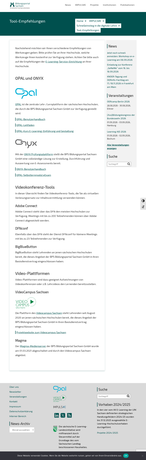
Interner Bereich (17, 416)
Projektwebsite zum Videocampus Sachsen (41, 332)
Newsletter (15, 391)
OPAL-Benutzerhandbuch (30, 119)
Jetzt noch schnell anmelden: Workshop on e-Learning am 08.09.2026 (121, 56)
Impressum (15, 406)
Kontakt (13, 401)
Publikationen (127, 4)
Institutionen (109, 4)
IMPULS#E (80, 4)
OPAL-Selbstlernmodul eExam (33, 175)
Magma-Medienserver (33, 346)
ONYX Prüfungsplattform (38, 154)
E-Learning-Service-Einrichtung (63, 61)
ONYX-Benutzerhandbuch (31, 169)
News (68, 4)
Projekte (94, 4)
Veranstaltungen (18, 396)
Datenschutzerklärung (21, 411)
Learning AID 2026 (116, 131)
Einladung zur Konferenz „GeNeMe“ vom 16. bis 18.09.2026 (119, 68)
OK (126, 455)
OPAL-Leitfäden (25, 125)
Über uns (14, 386)
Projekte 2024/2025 (107, 432)
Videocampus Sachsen (49, 313)
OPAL (18, 104)
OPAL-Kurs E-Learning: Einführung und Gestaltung (45, 131)
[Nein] (142, 455)
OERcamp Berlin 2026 (118, 101)
